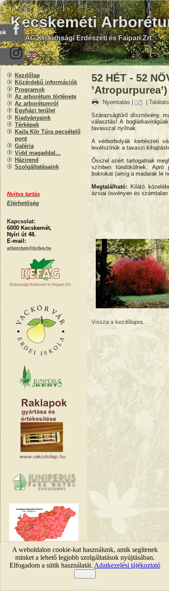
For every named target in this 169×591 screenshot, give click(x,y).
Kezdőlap (27, 75)
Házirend (27, 160)
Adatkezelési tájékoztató (127, 565)
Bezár (85, 574)
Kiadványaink (33, 117)
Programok (30, 89)
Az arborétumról (36, 103)
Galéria (24, 146)
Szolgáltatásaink (37, 166)
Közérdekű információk (46, 82)
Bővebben (85, 582)
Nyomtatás (116, 102)
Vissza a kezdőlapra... (119, 322)
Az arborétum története (45, 96)
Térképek (27, 124)
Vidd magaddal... (38, 153)
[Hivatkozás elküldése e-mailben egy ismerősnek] (140, 102)
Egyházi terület (35, 110)
